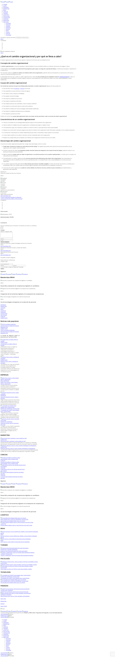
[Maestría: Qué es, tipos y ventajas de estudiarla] (10, 358)
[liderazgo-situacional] (10, 394)
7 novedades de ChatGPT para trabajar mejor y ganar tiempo (10, 410)
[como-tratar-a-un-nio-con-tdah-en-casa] (17, 566)
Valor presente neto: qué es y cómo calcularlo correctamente (15, 596)
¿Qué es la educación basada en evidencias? (11, 197)
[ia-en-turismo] (17, 552)
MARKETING (6, 8)
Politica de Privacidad (18, 267)
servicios (22, 88)
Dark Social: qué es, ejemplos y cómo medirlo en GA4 (13, 441)
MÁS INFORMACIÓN (6, 196)
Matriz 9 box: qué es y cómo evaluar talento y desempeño (9, 383)
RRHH (4, 10)
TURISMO (5, 13)
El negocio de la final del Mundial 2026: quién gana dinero (14, 551)
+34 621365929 (4, 617)
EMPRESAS (6, 7)
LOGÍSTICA (6, 14)
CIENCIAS (5, 11)
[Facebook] (25, 274)
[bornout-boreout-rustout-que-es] (19, 533)
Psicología (8, 23)
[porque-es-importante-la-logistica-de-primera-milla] (17, 522)
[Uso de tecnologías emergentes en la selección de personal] (15, 296)
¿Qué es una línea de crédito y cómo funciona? (11, 198)
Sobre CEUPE (4, 606)
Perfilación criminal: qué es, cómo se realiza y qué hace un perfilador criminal (19, 564)
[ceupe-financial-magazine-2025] (10, 327)
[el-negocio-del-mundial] (15, 548)
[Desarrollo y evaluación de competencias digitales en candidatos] (16, 280)
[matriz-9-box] (10, 379)
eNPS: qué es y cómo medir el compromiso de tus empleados (15, 542)
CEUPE (4, 6)
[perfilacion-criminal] (19, 561)
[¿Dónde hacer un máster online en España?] (10, 341)
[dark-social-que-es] (14, 438)
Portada (5, 4)
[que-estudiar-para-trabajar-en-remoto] (13, 518)
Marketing (8, 27)
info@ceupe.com (5, 615)
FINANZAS (5, 19)
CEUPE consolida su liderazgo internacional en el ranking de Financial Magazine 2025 (10, 331)
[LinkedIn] (3, 274)
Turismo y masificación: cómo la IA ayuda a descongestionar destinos (17, 555)
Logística (8, 26)
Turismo (8, 32)
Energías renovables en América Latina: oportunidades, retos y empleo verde (10, 462)
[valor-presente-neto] (16, 593)
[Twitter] (13, 274)
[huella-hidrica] (13, 466)
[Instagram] (19, 274)
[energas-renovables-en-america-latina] (13, 459)
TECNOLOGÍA (6, 17)
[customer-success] (10, 420)
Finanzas (8, 33)
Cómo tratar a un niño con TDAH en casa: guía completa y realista (16, 569)
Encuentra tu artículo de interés (8, 37)
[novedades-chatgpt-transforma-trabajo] (10, 407)
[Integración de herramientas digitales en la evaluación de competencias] (18, 288)
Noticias (2, 603)
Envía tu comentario (5, 241)
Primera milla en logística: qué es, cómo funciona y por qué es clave (16, 525)
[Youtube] (8, 274)
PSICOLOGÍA (6, 16)
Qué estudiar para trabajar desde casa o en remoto (13, 521)
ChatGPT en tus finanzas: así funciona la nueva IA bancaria (14, 592)
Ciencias (8, 29)
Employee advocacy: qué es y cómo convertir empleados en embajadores (18, 448)
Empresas (8, 24)
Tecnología (8, 35)
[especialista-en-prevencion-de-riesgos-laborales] (13, 473)
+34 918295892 (4, 614)
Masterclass (6, 20)
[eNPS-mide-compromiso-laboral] (16, 539)
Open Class (6, 22)
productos (16, 88)
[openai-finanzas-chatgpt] (15, 589)
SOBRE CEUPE (4, 328)
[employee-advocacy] (18, 445)
